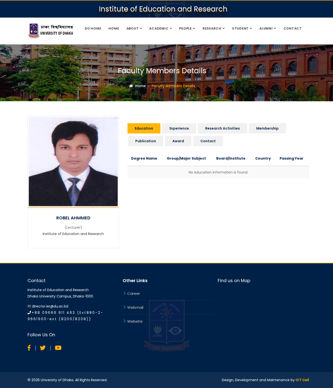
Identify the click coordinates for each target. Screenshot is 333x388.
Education (144, 128)
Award (178, 141)
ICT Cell (302, 380)
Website (134, 321)
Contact (293, 28)
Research (212, 28)
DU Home (93, 28)
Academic (158, 28)
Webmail (134, 307)
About (133, 28)
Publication (145, 141)
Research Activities (222, 128)
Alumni (266, 28)
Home (113, 28)
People (185, 28)
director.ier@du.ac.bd (50, 306)
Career (133, 293)
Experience (179, 128)
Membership (267, 128)
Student (240, 28)
